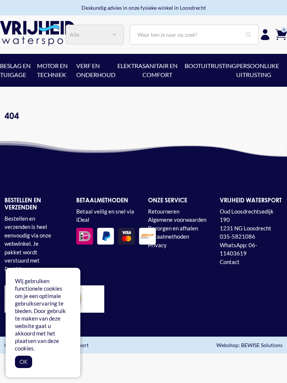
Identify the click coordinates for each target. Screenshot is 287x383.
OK (23, 361)
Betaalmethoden (168, 236)
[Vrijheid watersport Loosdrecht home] (37, 33)
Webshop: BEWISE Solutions (249, 345)
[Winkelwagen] (281, 34)
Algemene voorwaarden (177, 219)
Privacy (157, 245)
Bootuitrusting (210, 65)
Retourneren (163, 211)
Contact (230, 261)
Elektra (129, 65)
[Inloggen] (265, 34)
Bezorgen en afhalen (173, 228)
